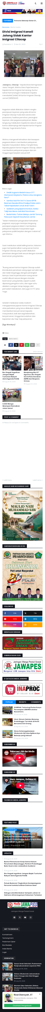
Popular (9, 702)
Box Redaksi (7, 945)
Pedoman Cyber (8, 941)
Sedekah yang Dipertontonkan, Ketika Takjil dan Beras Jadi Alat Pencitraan (21, 210)
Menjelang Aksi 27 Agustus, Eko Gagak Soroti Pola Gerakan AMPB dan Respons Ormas (32, 376)
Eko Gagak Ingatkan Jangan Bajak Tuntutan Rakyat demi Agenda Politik (11, 375)
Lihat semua (38, 352)
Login (4, 952)
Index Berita (7, 949)
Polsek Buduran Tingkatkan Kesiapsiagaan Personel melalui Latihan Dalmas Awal (22, 884)
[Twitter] (16, 345)
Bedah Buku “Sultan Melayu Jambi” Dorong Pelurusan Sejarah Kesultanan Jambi (23, 215)
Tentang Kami (7, 938)
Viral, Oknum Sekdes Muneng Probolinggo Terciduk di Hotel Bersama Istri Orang (26, 721)
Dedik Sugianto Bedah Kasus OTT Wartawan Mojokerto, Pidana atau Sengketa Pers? (23, 195)
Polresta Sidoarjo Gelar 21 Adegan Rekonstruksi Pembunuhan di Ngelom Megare (27, 20)
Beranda (5, 27)
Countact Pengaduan (22, 1005)
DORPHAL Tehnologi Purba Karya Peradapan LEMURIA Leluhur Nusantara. (27, 709)
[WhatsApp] (27, 345)
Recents (22, 702)
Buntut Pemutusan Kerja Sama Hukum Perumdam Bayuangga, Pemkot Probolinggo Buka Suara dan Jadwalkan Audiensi (22, 838)
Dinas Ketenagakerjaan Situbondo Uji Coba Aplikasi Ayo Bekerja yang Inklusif (27, 733)
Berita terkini (16, 27)
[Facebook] (10, 345)
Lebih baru (8, 480)
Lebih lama (37, 480)
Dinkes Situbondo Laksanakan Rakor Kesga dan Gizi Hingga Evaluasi (27, 976)
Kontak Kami (7, 934)
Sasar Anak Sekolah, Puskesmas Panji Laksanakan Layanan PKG (28, 965)
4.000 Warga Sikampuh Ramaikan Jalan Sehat (11, 406)
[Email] (32, 345)
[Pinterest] (21, 345)
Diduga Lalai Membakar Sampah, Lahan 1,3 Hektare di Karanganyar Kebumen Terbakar (23, 894)
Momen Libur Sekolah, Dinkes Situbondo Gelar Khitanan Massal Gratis (28, 988)
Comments (36, 702)
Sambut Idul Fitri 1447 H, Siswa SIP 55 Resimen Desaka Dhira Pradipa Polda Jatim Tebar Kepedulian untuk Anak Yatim (22, 203)
